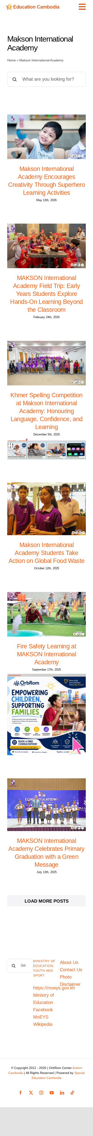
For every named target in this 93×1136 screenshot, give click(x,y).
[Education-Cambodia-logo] (34, 5)
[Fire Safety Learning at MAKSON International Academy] (46, 614)
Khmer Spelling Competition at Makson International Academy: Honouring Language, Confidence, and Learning (46, 411)
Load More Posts (47, 901)
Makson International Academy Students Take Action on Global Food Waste (47, 553)
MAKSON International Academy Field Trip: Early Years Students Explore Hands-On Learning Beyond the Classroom (46, 294)
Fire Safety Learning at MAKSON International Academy (46, 654)
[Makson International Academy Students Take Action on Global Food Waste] (46, 508)
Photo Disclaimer (70, 980)
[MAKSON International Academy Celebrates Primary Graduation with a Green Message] (46, 804)
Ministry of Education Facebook (43, 1002)
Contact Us (71, 969)
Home (11, 60)
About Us (69, 962)
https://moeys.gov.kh (54, 987)
